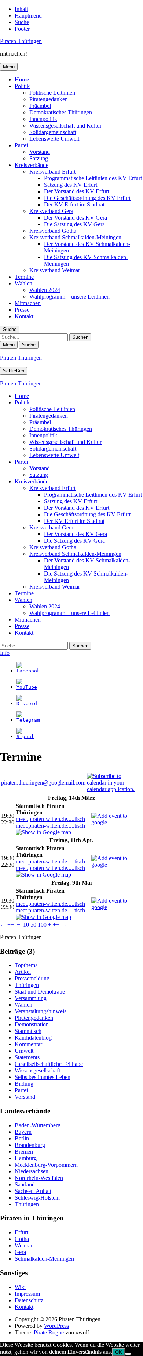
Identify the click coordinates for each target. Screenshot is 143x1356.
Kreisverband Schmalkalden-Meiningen (75, 237)
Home (22, 79)
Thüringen (27, 985)
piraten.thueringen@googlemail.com (43, 782)
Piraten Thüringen (21, 41)
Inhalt (21, 9)
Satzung (38, 158)
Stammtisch (28, 1031)
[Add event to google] (116, 822)
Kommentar (28, 1044)
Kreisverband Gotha (52, 231)
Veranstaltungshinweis (40, 1011)
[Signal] (25, 736)
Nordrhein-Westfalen (39, 1178)
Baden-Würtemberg (37, 1125)
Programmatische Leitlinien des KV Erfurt (93, 178)
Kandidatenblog (33, 1037)
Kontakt (24, 316)
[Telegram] (28, 720)
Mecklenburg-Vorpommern (46, 1165)
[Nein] (128, 1354)
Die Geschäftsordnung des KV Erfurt (87, 198)
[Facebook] (28, 670)
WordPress (56, 1326)
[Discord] (26, 703)
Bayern (23, 1132)
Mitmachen (28, 303)
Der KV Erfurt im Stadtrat (74, 204)
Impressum (27, 1294)
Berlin (22, 1138)
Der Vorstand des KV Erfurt (76, 191)
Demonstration (32, 1024)
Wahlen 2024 (44, 290)
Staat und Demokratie (40, 991)
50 (33, 925)
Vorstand (39, 152)
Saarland (25, 1184)
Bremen (24, 1151)
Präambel (40, 106)
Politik (22, 86)
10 (26, 925)
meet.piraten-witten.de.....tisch (50, 819)
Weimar (24, 1245)
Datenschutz (29, 1300)
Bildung (24, 1083)
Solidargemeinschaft (52, 132)
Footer (22, 29)
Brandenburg (30, 1145)
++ (56, 925)
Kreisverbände (31, 165)
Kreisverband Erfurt (52, 171)
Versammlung (31, 998)
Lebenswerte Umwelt (54, 139)
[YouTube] (26, 687)
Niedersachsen (31, 1171)
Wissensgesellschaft (37, 1070)
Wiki (20, 1287)
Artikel (23, 972)
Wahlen (23, 283)
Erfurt (21, 1232)
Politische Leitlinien (52, 93)
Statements (27, 1057)
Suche (22, 22)
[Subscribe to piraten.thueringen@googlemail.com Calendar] (114, 789)
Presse (22, 310)
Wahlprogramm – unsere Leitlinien (69, 296)
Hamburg (26, 1158)
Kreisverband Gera (51, 211)
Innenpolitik (43, 119)
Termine (24, 277)
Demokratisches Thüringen (60, 112)
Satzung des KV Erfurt (70, 185)
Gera (20, 1252)
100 (42, 925)
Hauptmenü (28, 15)
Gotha (22, 1239)
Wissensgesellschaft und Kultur (65, 125)
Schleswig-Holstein (37, 1197)
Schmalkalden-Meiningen (44, 1259)
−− (10, 925)
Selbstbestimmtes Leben (42, 1077)
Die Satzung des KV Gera (74, 224)
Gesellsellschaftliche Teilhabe (49, 1064)
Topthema (26, 965)
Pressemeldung (32, 978)
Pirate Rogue (49, 1332)
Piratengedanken (48, 99)
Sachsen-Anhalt (33, 1191)
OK (118, 1352)
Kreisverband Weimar (54, 270)
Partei (21, 145)
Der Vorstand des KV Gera (75, 217)
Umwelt (24, 1051)
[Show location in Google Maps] (43, 832)
